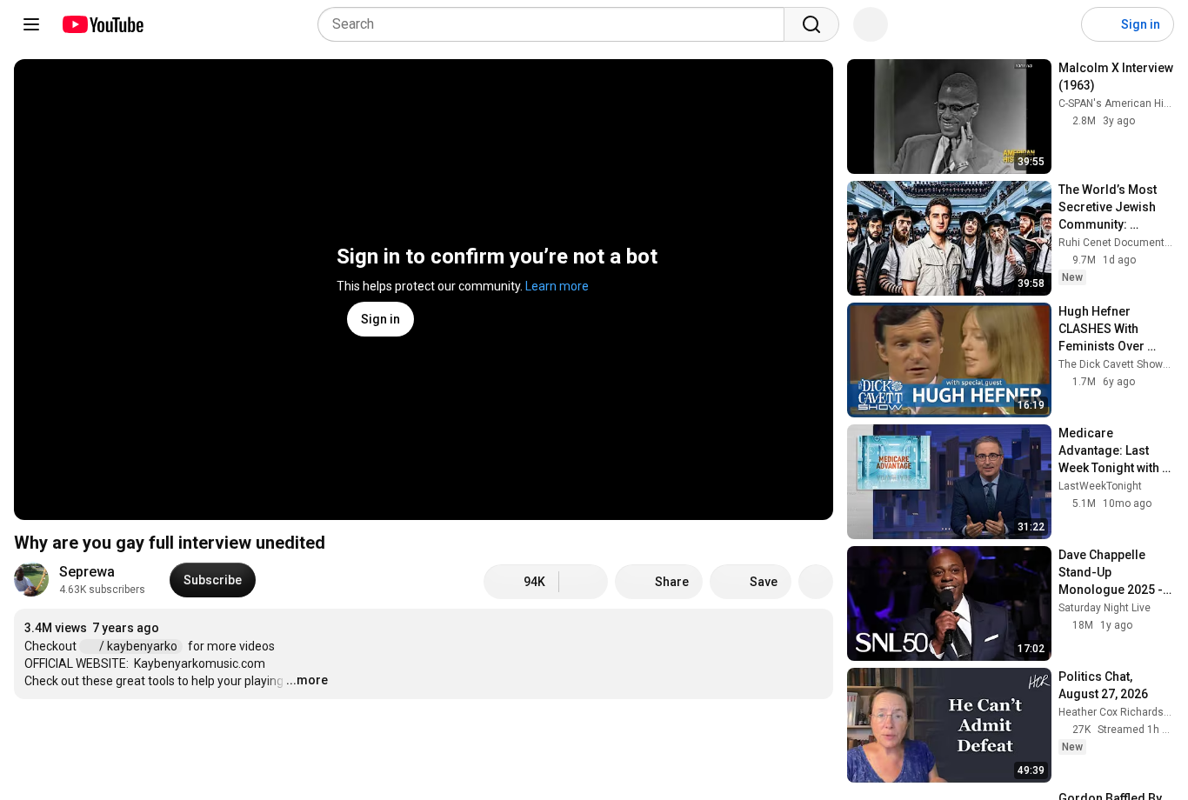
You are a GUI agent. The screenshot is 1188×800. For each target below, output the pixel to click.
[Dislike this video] (583, 581)
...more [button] (307, 680)
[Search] (811, 24)
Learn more (557, 286)
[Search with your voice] (870, 24)
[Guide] (31, 24)
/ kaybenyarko (140, 646)
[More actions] (815, 581)
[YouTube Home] (102, 24)
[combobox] (556, 24)
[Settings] (1056, 24)
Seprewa (87, 571)
